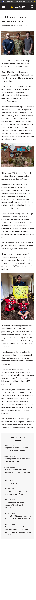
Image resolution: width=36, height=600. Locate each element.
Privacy (28, 588)
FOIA (32, 591)
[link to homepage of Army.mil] (18, 6)
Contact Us (16, 588)
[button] (1, 4)
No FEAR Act (8, 594)
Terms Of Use (7, 591)
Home (7, 588)
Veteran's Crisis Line (24, 594)
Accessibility (21, 591)
